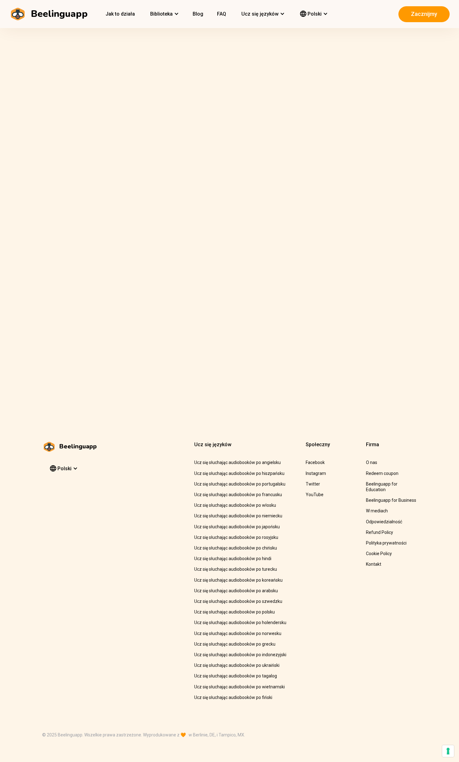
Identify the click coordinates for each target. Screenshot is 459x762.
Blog (198, 14)
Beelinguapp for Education (381, 486)
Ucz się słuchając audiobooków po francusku (238, 494)
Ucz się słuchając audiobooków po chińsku (235, 547)
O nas (371, 462)
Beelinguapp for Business (391, 500)
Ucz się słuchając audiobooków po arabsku (236, 590)
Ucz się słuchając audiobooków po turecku (235, 569)
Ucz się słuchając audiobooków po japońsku (237, 526)
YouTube (314, 494)
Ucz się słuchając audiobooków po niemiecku (238, 515)
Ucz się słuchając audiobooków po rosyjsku (236, 537)
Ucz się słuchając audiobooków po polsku (234, 611)
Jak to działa (120, 14)
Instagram (316, 473)
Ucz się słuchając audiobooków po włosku (235, 505)
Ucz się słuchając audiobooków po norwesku (237, 633)
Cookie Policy (379, 553)
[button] (164, 14)
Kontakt (373, 564)
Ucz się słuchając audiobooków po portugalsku (239, 483)
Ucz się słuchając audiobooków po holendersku (240, 622)
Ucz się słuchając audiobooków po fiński (233, 697)
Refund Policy (379, 532)
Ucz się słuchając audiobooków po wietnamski (239, 686)
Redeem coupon (382, 473)
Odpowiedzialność (384, 521)
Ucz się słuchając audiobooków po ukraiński (236, 665)
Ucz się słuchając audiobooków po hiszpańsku (239, 473)
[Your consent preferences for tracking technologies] (448, 751)
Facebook (315, 462)
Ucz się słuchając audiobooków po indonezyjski (240, 654)
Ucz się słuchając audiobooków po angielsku (237, 462)
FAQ (221, 14)
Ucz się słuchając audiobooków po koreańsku (238, 580)
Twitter (313, 483)
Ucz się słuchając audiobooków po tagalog (235, 675)
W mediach (377, 510)
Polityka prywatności (386, 542)
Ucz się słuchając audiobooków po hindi (232, 558)
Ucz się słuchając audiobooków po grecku (234, 644)
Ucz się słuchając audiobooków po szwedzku (238, 601)
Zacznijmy (424, 14)
